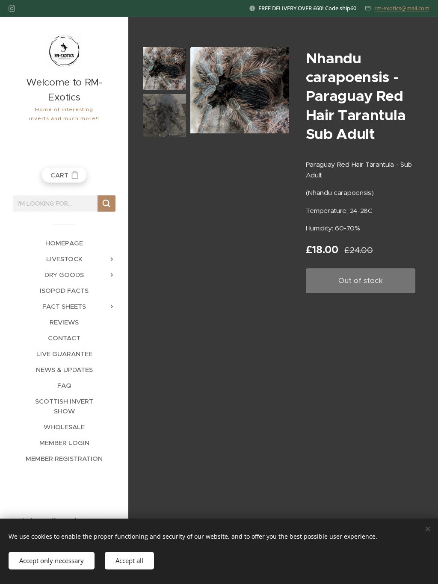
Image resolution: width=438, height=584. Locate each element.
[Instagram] (11, 8)
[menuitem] (64, 243)
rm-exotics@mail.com (401, 8)
